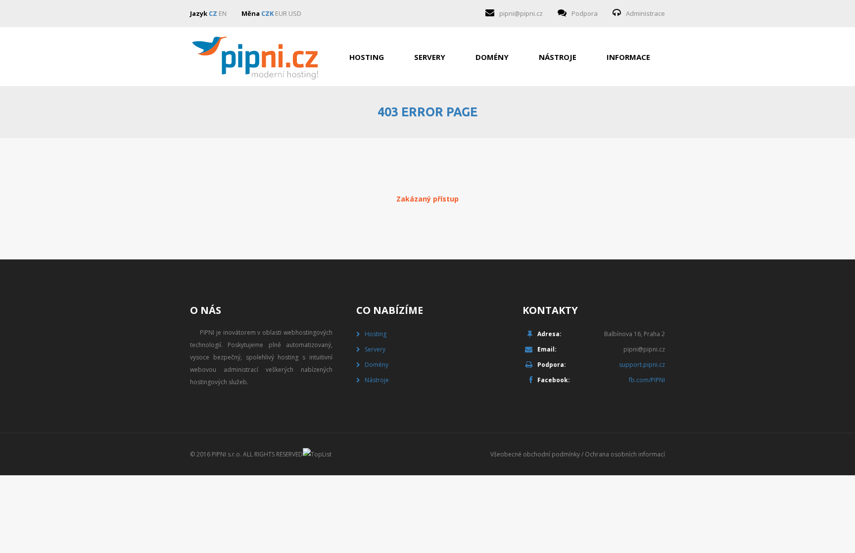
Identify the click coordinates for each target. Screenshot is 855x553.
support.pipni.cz (642, 364)
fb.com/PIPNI (647, 380)
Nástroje (557, 57)
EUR (281, 13)
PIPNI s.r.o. (226, 454)
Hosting (366, 57)
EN (223, 13)
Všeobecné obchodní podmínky (535, 454)
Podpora (584, 13)
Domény (492, 57)
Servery (429, 57)
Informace (628, 57)
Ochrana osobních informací (625, 454)
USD (294, 13)
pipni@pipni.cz (521, 13)
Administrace (645, 13)
